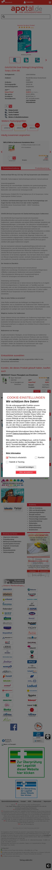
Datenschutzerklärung (21, 433)
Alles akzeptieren (26, 472)
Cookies (9, 436)
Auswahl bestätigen (26, 467)
